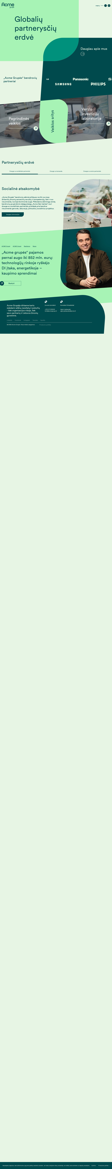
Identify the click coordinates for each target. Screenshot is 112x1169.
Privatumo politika (45, 325)
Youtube (35, 320)
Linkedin (9, 320)
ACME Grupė (6, 246)
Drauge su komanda (56, 171)
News (34, 246)
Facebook (18, 320)
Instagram (27, 320)
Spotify (42, 320)
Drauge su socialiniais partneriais (20, 171)
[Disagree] (110, 1165)
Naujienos (27, 246)
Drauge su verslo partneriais (92, 171)
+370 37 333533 (50, 309)
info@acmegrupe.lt (51, 311)
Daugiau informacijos (12, 214)
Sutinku (94, 1165)
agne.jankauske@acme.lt (68, 311)
